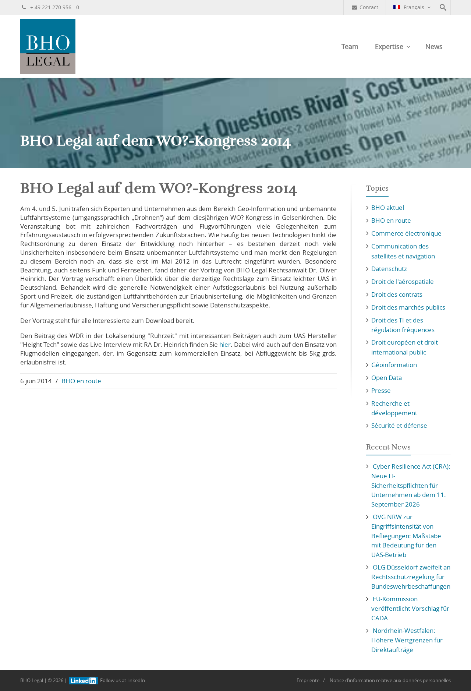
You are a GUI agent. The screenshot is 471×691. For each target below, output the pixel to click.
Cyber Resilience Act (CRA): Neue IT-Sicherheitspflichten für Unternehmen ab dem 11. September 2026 (410, 485)
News (434, 46)
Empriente (308, 680)
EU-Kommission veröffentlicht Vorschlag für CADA (410, 608)
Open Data (386, 377)
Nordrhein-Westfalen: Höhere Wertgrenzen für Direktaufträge (407, 640)
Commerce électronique (406, 233)
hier (225, 344)
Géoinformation (394, 364)
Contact (369, 7)
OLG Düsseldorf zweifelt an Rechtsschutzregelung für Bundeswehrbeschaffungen (410, 576)
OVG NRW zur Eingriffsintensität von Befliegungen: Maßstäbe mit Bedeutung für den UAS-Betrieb (406, 535)
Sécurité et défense (399, 425)
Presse (381, 390)
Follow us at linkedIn (122, 680)
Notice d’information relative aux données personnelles (390, 680)
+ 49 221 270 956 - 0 (54, 7)
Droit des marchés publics (408, 307)
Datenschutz (389, 268)
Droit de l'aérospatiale (402, 281)
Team (349, 46)
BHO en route (81, 381)
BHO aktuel (387, 207)
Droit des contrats (396, 294)
